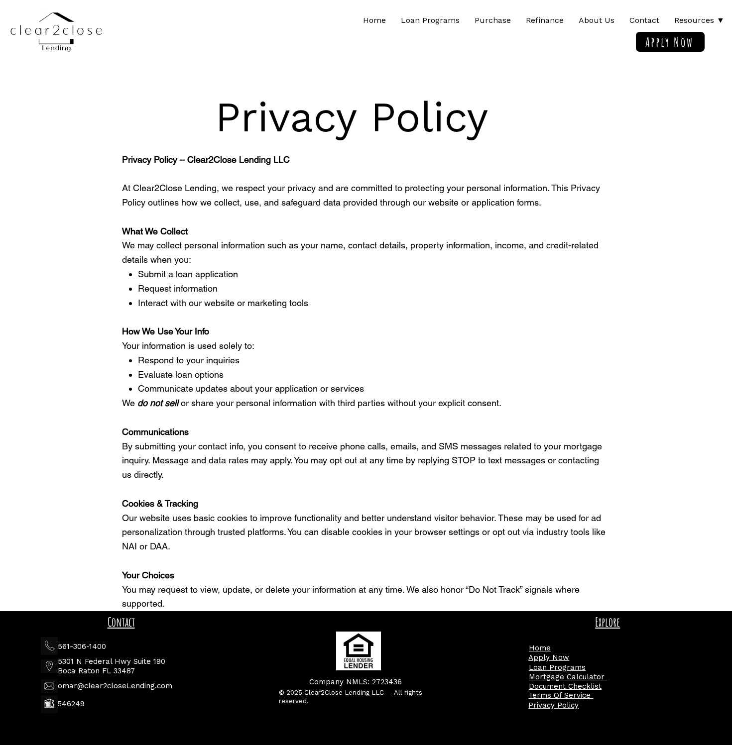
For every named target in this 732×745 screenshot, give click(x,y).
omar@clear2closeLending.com (115, 685)
